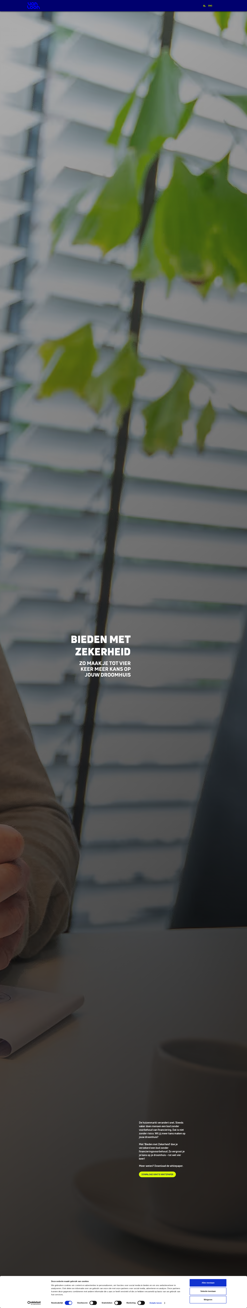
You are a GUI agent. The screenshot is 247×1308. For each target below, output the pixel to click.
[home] (33, 5)
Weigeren (208, 1299)
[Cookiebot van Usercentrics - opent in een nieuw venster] (34, 1303)
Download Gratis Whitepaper (157, 1174)
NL (204, 5)
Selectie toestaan (208, 1291)
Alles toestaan (208, 1283)
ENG (210, 5)
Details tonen (156, 1303)
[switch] (93, 1303)
